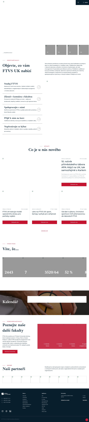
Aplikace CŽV (45, 404)
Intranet (43, 409)
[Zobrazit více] (39, 87)
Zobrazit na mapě (65, 400)
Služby (65, 2)
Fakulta (19, 2)
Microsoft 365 (45, 401)
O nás (84, 395)
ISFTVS (43, 406)
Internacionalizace (49, 2)
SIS (42, 395)
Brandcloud (44, 402)
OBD (43, 408)
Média (84, 397)
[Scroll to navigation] (86, 419)
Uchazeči (24, 2)
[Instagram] (2, 411)
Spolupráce (41, 2)
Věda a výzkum (58, 2)
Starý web (44, 411)
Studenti (30, 2)
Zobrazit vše (44, 230)
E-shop (43, 399)
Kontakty (85, 400)
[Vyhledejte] (78, 2)
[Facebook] (6, 411)
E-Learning (44, 397)
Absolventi (35, 2)
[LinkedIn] (10, 411)
